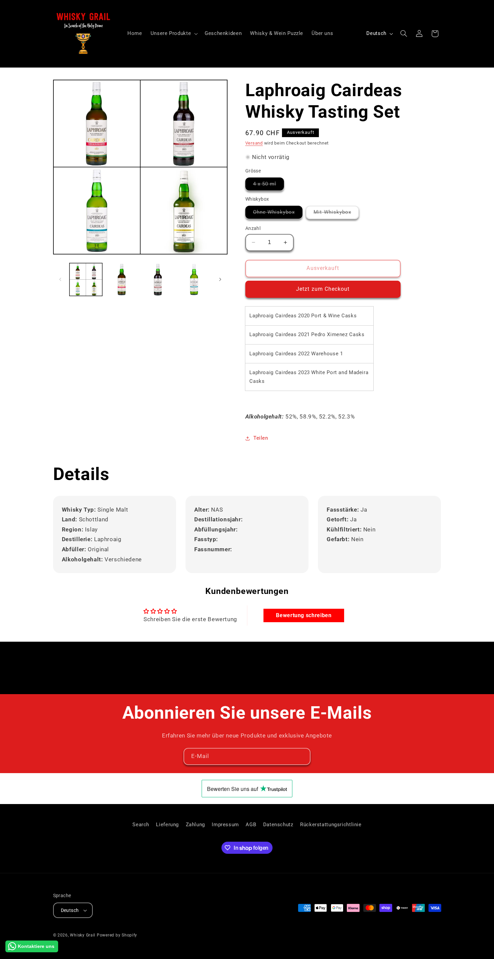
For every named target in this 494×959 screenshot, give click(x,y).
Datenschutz (278, 825)
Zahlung (195, 825)
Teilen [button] (260, 438)
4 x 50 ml (268, 186)
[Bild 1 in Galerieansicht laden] (86, 279)
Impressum (225, 825)
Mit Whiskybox (336, 214)
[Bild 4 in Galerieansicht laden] (194, 279)
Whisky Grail (82, 935)
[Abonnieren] (302, 756)
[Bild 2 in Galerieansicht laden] (122, 279)
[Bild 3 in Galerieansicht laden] (158, 279)
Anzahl (253, 228)
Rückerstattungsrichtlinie (331, 825)
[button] (173, 33)
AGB (251, 825)
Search (140, 825)
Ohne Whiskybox (278, 214)
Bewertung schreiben (303, 615)
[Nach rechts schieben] (220, 279)
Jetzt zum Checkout (322, 289)
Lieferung (167, 825)
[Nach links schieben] (60, 279)
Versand (254, 143)
